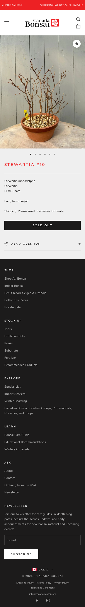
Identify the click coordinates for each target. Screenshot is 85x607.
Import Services (15, 394)
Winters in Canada (16, 449)
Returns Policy (43, 582)
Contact (9, 478)
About (8, 471)
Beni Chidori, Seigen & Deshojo (25, 293)
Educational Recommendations (25, 442)
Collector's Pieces (16, 300)
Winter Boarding (15, 401)
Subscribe (21, 554)
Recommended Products (20, 365)
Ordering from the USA (20, 485)
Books (8, 343)
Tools (8, 329)
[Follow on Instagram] (48, 600)
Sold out (42, 225)
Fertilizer (10, 358)
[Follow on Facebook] (37, 600)
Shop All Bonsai (15, 279)
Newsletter (11, 492)
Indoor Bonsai (13, 286)
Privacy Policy (61, 582)
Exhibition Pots (14, 336)
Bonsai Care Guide (16, 435)
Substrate (11, 351)
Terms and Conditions (42, 587)
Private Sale (12, 307)
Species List (12, 387)
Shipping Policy (25, 582)
